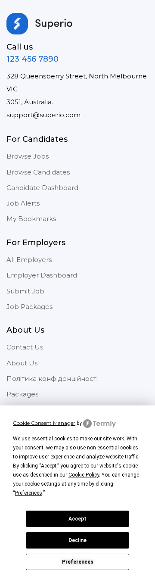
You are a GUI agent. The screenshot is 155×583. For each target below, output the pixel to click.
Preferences (77, 562)
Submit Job (25, 291)
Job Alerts (23, 203)
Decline (77, 540)
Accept (77, 519)
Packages (22, 394)
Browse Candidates (38, 172)
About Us (21, 363)
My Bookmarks (31, 219)
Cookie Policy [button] (83, 475)
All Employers (29, 260)
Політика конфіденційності (52, 378)
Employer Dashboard (41, 275)
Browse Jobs (27, 156)
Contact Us (24, 347)
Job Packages (29, 306)
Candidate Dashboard (42, 188)
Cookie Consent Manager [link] (44, 423)
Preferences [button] (28, 493)
